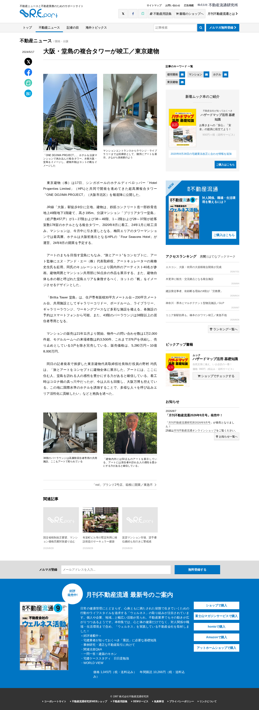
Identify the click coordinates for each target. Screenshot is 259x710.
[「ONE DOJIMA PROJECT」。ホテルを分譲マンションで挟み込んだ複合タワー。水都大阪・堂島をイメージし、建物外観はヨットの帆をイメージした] (70, 149)
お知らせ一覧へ (228, 436)
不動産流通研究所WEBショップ (89, 701)
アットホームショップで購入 (216, 647)
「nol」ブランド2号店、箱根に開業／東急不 (123, 484)
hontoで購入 (216, 626)
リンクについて (208, 701)
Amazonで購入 (216, 637)
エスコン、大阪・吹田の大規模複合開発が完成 (202, 269)
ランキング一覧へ (225, 329)
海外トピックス (96, 27)
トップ (27, 27)
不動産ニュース (49, 27)
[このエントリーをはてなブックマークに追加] (28, 92)
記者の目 (73, 27)
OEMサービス (140, 701)
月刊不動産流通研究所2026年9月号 (189, 422)
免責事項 (158, 701)
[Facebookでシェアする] (28, 72)
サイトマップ (154, 5)
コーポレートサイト (54, 701)
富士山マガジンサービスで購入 (216, 616)
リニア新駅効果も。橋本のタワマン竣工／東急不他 (202, 317)
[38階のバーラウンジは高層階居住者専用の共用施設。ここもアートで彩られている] (70, 452)
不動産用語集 (162, 13)
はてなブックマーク (221, 256)
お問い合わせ (172, 5)
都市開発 (172, 74)
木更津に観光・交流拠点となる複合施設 (202, 281)
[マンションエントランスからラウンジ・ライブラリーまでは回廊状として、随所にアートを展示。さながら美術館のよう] (130, 145)
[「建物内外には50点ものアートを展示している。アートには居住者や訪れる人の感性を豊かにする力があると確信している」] (130, 453)
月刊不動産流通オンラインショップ (195, 430)
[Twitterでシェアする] (28, 60)
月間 (203, 256)
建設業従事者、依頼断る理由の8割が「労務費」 (202, 293)
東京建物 (172, 82)
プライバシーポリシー (181, 701)
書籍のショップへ (191, 13)
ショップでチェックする (217, 376)
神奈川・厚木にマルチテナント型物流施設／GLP (202, 305)
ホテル (217, 74)
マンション (195, 74)
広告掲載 (189, 5)
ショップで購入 (216, 605)
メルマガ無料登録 (221, 27)
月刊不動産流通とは (222, 13)
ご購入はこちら (225, 164)
